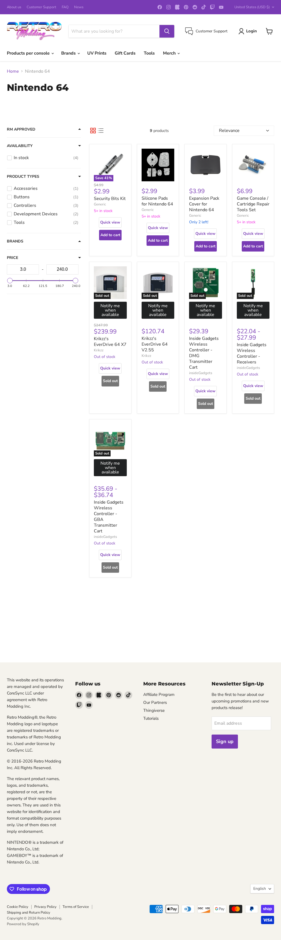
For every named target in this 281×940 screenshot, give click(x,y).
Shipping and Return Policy (28, 912)
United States (252, 7)
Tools (149, 53)
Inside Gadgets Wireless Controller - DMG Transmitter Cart (204, 352)
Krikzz (98, 350)
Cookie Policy (17, 906)
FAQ (65, 7)
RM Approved (21, 129)
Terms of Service (76, 906)
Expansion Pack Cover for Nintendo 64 (204, 204)
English (259, 888)
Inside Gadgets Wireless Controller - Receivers (251, 353)
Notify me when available (110, 310)
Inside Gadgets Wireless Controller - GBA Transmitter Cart (108, 516)
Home (13, 71)
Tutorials (151, 718)
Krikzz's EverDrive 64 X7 (110, 342)
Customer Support (41, 7)
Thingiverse (154, 710)
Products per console (29, 53)
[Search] (166, 31)
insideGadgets (200, 373)
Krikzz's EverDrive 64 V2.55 (155, 344)
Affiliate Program (159, 694)
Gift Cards (125, 53)
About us (14, 7)
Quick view (110, 222)
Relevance (229, 131)
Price (12, 258)
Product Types (23, 176)
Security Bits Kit (110, 199)
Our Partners (155, 702)
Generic (100, 204)
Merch (170, 53)
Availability (20, 146)
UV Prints (96, 53)
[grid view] (93, 130)
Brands (69, 53)
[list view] (101, 130)
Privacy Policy (45, 906)
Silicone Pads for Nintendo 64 (157, 201)
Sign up (225, 741)
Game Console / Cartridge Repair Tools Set (253, 204)
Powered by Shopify (23, 924)
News (78, 7)
